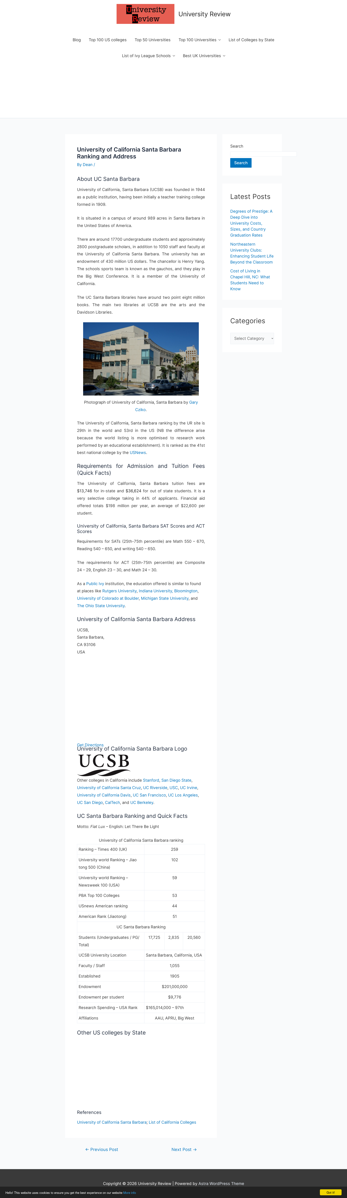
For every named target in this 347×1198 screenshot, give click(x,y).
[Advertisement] (173, 90)
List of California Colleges (172, 1122)
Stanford (151, 780)
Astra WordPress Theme (221, 1183)
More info (129, 1192)
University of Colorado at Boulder (108, 598)
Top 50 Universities (153, 39)
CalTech (112, 802)
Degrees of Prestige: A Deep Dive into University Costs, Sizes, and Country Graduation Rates (251, 223)
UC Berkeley (141, 802)
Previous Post (101, 1149)
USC (174, 787)
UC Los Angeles (183, 795)
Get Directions (90, 745)
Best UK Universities (202, 55)
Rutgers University (119, 591)
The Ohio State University (101, 605)
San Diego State (176, 780)
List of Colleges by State (251, 39)
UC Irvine (188, 787)
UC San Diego (90, 802)
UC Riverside (155, 787)
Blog (77, 39)
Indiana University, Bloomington (168, 591)
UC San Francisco (149, 795)
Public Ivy (95, 583)
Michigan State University (165, 598)
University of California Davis (104, 795)
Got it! (331, 1192)
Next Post (184, 1149)
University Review (204, 14)
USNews (138, 452)
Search (236, 146)
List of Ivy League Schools (146, 55)
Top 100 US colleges (108, 39)
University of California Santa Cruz (109, 787)
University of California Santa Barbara (112, 1122)
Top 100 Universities (198, 39)
